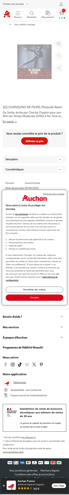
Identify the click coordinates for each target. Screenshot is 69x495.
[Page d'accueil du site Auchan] (7, 14)
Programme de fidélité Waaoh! (23, 347)
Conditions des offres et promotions (34, 474)
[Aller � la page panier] (62, 14)
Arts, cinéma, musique (24, 24)
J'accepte (34, 297)
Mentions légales (49, 470)
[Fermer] (3, 485)
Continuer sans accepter (53, 194)
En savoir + (10, 121)
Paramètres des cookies (34, 289)
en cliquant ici (29, 437)
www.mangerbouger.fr (13, 452)
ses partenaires (21, 214)
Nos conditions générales (24, 470)
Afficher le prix (35, 141)
